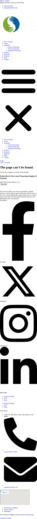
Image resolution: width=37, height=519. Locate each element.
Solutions (7, 45)
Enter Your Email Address (8, 182)
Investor (6, 52)
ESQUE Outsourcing (26, 515)
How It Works (8, 42)
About (6, 43)
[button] (18, 99)
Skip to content (4, 1)
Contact (6, 59)
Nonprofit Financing (14, 50)
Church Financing (13, 47)
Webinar (6, 56)
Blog (5, 58)
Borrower (7, 54)
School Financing (13, 49)
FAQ (5, 398)
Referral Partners (9, 396)
